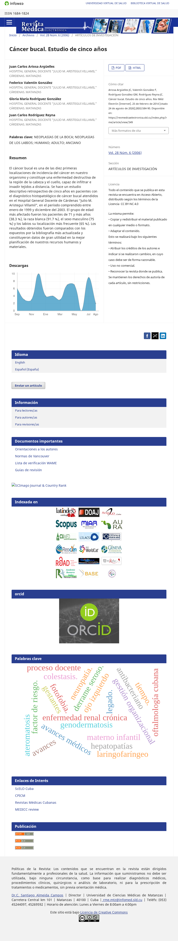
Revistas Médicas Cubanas (35, 802)
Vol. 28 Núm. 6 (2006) (54, 35)
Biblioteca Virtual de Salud (150, 3)
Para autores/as (26, 417)
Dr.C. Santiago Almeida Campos (37, 895)
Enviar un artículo (28, 385)
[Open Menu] (9, 22)
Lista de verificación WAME (36, 463)
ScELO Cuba (24, 788)
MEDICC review (27, 809)
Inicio (13, 35)
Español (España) (27, 369)
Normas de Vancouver (32, 456)
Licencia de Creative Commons (104, 912)
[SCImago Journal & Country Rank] (39, 485)
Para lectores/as (26, 410)
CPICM (20, 795)
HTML (136, 68)
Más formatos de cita (126, 130)
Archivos (28, 35)
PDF (118, 68)
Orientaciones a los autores (36, 449)
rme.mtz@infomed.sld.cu (122, 900)
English (20, 362)
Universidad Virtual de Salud (106, 3)
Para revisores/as (27, 424)
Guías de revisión (28, 470)
